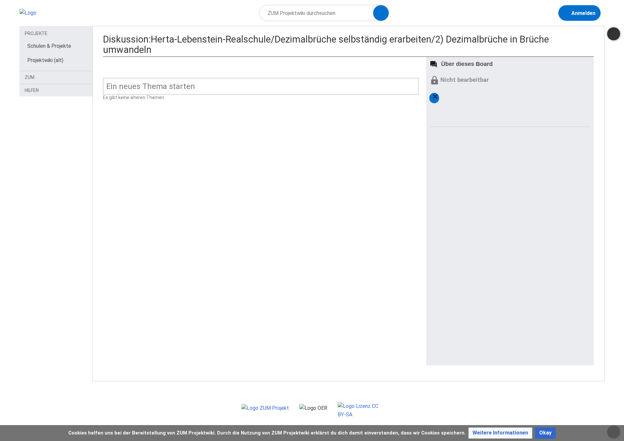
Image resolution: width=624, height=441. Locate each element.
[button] (500, 433)
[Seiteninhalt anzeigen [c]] (613, 33)
